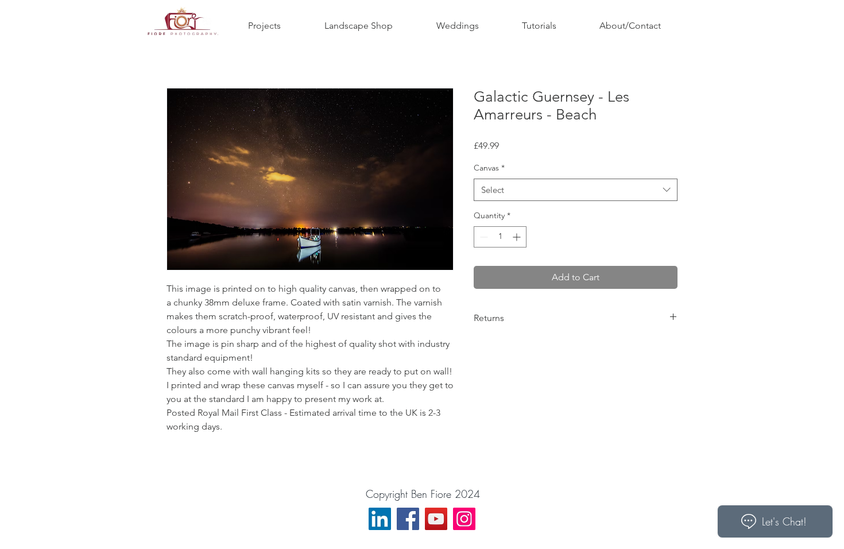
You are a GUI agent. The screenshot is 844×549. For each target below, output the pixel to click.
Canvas (489, 168)
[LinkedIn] (380, 519)
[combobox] (575, 190)
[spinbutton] (500, 237)
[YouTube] (436, 519)
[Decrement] (482, 237)
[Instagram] (464, 519)
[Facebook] (408, 519)
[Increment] (517, 237)
